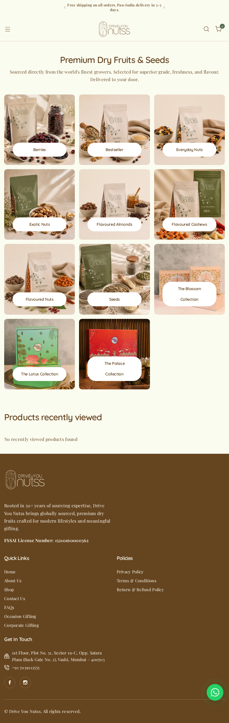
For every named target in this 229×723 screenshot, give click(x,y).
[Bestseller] (114, 129)
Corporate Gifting (21, 625)
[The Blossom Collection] (189, 279)
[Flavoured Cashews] (189, 204)
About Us (13, 580)
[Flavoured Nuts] (39, 279)
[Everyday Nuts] (189, 129)
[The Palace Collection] (114, 354)
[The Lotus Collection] (39, 354)
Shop (9, 589)
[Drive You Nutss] (114, 29)
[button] (65, 7)
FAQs (9, 607)
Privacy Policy (130, 571)
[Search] (206, 29)
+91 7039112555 (25, 667)
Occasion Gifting (20, 616)
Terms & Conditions (136, 580)
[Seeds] (114, 279)
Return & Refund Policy (140, 589)
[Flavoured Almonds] (114, 204)
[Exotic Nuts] (39, 204)
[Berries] (39, 129)
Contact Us (14, 598)
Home (10, 571)
